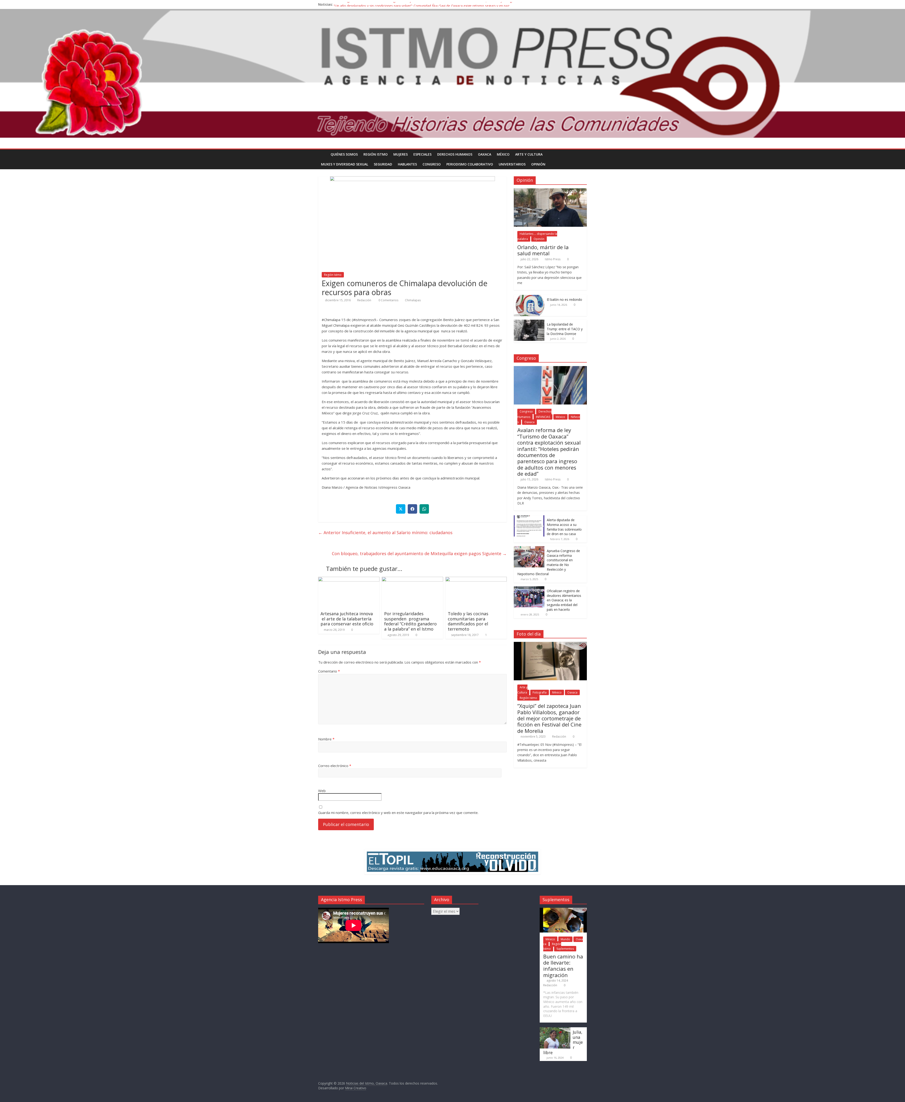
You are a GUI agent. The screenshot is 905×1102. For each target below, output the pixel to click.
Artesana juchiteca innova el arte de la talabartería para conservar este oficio (347, 619)
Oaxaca (484, 154)
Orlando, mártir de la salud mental (543, 250)
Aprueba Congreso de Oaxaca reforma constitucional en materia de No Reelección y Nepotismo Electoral (548, 562)
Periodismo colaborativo (469, 164)
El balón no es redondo (564, 299)
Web (322, 790)
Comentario (329, 671)
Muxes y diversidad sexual (344, 164)
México (503, 154)
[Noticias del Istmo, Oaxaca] (452, 73)
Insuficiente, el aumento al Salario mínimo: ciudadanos (385, 532)
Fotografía (540, 692)
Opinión (538, 164)
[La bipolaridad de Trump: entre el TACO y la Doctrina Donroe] (529, 322)
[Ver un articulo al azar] (582, 154)
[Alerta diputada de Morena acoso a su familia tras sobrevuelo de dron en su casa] (529, 518)
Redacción (364, 300)
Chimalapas (413, 300)
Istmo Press (552, 259)
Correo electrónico (334, 765)
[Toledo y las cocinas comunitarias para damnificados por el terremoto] (476, 579)
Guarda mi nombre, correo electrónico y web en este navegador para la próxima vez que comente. (398, 812)
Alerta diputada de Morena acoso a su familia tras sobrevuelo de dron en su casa (564, 527)
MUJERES (400, 154)
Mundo (565, 939)
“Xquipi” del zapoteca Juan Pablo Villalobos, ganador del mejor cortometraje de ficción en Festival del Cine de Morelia (549, 718)
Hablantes (407, 164)
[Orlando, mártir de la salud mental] (550, 191)
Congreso (432, 164)
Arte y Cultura (529, 154)
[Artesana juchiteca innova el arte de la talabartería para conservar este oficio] (348, 579)
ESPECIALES (422, 154)
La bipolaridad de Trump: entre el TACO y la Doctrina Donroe (565, 329)
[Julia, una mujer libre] (555, 1029)
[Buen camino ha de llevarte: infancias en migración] (563, 910)
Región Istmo (375, 154)
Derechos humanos (454, 154)
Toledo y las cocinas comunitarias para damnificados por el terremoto (468, 621)
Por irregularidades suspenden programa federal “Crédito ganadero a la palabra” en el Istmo (411, 621)
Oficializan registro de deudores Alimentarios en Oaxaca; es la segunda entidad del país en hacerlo (564, 600)
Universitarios (512, 164)
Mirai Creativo (355, 1088)
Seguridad (383, 164)
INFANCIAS (543, 417)
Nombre (326, 739)
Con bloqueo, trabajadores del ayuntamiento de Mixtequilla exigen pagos (419, 553)
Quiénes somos (344, 154)
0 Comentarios (388, 300)
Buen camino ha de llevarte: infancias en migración (563, 965)
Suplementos (565, 949)
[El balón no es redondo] (529, 297)
